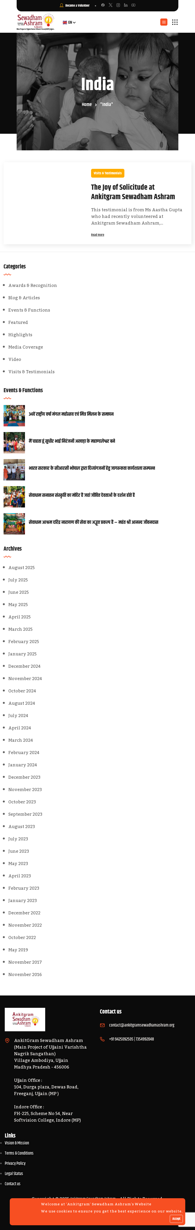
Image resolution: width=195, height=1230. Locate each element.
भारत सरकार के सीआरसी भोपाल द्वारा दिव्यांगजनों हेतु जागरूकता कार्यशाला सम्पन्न (92, 468)
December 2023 (24, 777)
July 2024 (18, 715)
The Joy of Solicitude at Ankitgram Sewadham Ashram (133, 192)
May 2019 (18, 950)
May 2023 (18, 863)
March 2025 (20, 629)
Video (14, 359)
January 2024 (22, 765)
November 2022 (25, 925)
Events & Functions (29, 310)
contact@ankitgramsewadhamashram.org (141, 1025)
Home (87, 104)
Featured (18, 322)
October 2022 (22, 937)
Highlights (20, 335)
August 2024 (21, 703)
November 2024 (25, 678)
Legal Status (14, 1173)
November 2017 (25, 962)
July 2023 (18, 839)
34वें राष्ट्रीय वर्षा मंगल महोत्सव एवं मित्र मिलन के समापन (71, 414)
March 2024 (20, 740)
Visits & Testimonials (108, 173)
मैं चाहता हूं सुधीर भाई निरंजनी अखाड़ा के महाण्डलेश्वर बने (72, 441)
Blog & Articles (24, 298)
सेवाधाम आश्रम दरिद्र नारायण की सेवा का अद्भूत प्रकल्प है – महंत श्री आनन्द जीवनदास (93, 523)
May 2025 (18, 604)
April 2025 (19, 617)
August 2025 (21, 567)
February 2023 (23, 888)
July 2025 (18, 580)
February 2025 (23, 641)
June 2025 (18, 592)
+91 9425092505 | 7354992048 (131, 1039)
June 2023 (18, 851)
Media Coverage (25, 347)
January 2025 (22, 654)
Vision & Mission (17, 1143)
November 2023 (25, 789)
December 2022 (24, 913)
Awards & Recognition (32, 285)
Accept (176, 1218)
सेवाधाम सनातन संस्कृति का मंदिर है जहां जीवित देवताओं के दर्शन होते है (82, 496)
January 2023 (22, 900)
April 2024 (19, 728)
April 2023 (19, 876)
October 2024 (22, 691)
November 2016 (25, 974)
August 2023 (21, 826)
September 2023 (25, 814)
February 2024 (23, 752)
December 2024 (24, 666)
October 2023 (22, 802)
